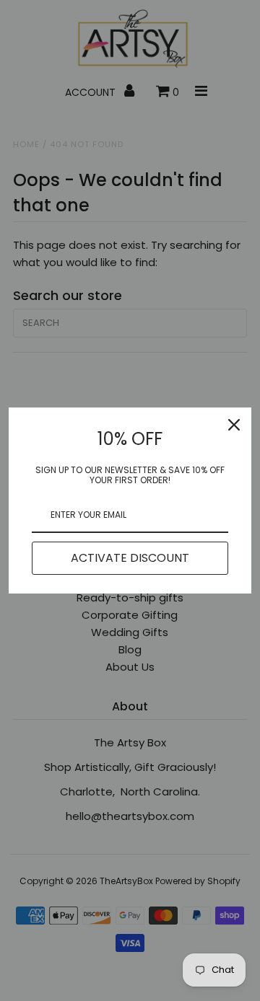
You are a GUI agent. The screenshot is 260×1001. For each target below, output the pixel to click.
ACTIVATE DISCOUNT (130, 558)
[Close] (234, 424)
